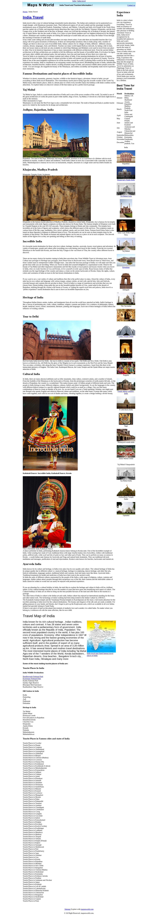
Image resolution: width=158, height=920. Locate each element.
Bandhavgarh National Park (33, 677)
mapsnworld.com (87, 909)
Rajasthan (126, 267)
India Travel (33, 17)
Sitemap (67, 909)
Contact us (131, 5)
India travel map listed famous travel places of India (100, 654)
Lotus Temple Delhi (126, 336)
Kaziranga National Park (32, 679)
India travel (81, 1)
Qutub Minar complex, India (126, 392)
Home (25, 12)
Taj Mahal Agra (126, 196)
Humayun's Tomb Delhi (126, 180)
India (74, 1)
